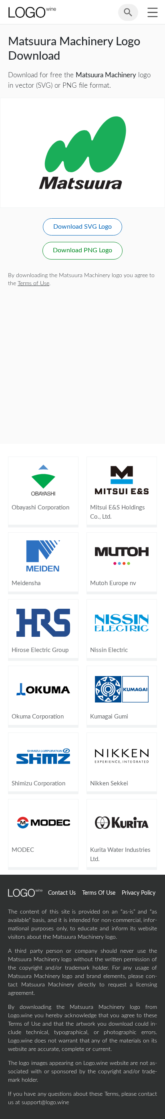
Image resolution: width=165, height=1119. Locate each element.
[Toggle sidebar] (152, 12)
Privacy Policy (138, 893)
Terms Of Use (98, 893)
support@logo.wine (45, 1102)
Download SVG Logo (82, 226)
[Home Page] (31, 12)
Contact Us (62, 893)
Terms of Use (33, 283)
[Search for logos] (128, 16)
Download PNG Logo (82, 250)
